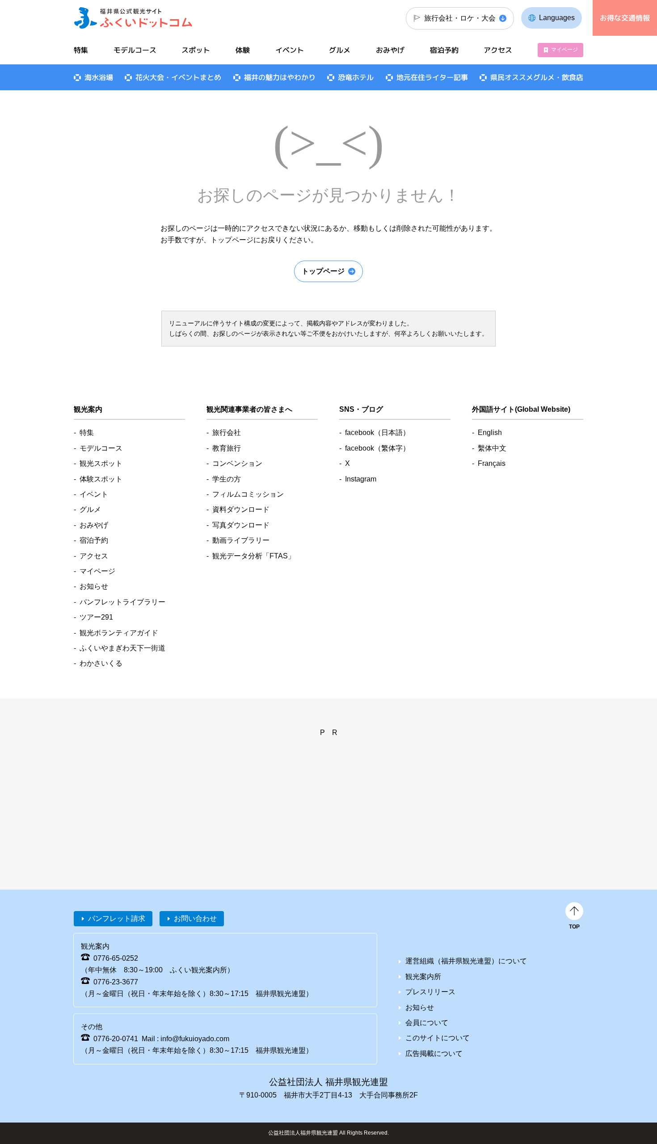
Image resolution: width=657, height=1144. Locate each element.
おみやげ (390, 50)
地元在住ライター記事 (432, 77)
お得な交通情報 (625, 18)
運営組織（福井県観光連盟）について (466, 961)
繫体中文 (492, 448)
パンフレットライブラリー (122, 602)
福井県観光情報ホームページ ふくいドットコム (133, 18)
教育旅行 (226, 448)
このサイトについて (437, 1038)
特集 (81, 50)
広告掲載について (434, 1053)
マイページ (564, 49)
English (490, 432)
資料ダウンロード (241, 509)
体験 (243, 50)
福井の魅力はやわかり (280, 77)
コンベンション (237, 463)
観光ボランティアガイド (119, 633)
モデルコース (135, 50)
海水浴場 (98, 77)
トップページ (323, 271)
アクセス (498, 50)
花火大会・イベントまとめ (178, 77)
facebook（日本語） (377, 432)
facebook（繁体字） (377, 448)
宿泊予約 (444, 50)
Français (491, 463)
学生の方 (226, 479)
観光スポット (101, 463)
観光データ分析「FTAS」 (253, 556)
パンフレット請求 (116, 918)
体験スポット (101, 479)
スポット (195, 50)
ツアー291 (96, 617)
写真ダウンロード (241, 525)
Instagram (360, 479)
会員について (426, 1022)
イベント (289, 50)
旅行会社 (226, 432)
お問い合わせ (195, 918)
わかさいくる (101, 663)
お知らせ (94, 586)
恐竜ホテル (356, 77)
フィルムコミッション (248, 494)
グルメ (339, 50)
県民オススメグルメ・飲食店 (536, 77)
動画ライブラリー (241, 540)
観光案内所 (423, 976)
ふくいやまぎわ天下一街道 (122, 648)
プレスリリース (430, 992)
